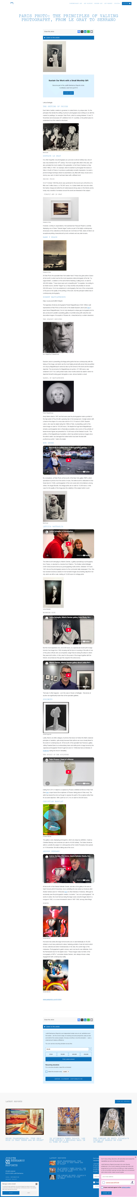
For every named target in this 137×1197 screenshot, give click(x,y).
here (88, 307)
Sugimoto (46, 750)
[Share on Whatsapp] (88, 31)
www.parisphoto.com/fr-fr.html (52, 999)
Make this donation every (55, 1071)
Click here (68, 93)
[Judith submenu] (119, 3)
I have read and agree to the (117, 1187)
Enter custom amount (68, 1059)
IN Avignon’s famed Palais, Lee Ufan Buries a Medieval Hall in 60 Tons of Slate (67, 1140)
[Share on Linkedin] (85, 31)
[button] (36, 1184)
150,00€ (86, 1054)
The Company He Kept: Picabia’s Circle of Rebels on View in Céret (111, 1140)
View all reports (123, 1101)
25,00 (51, 1054)
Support (126, 3)
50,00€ (63, 1054)
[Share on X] (82, 31)
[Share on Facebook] (79, 31)
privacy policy (126, 1187)
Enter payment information (68, 1079)
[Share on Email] (91, 31)
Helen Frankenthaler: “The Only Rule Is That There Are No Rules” (25, 1139)
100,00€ (74, 1054)
